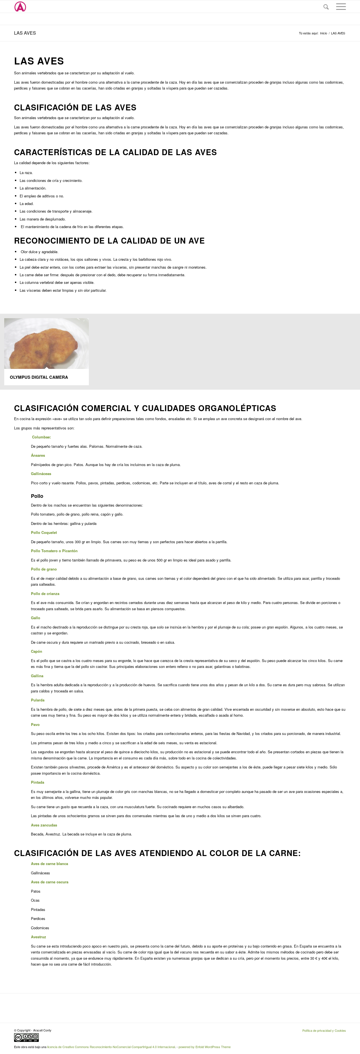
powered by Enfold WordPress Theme (205, 1046)
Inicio (323, 33)
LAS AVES (25, 33)
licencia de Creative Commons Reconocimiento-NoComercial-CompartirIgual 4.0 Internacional (111, 1046)
